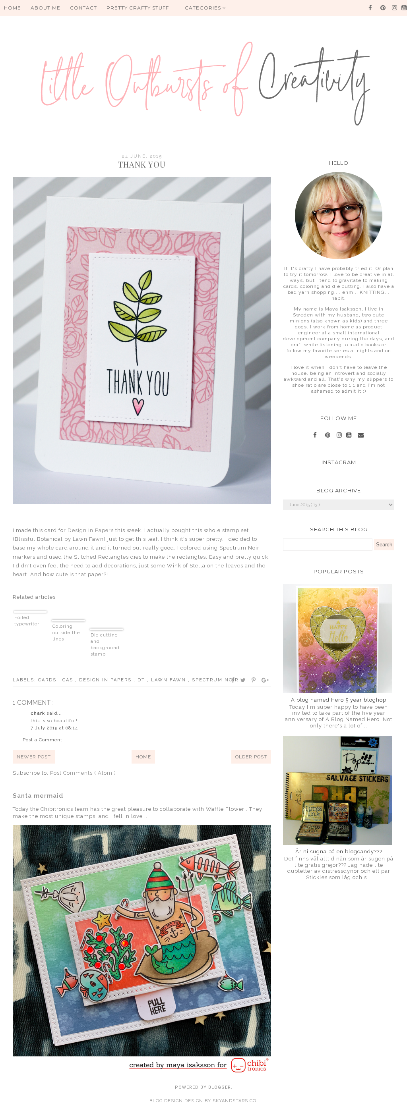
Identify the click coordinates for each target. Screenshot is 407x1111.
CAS (68, 680)
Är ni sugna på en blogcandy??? (338, 851)
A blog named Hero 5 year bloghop (338, 700)
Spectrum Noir (215, 680)
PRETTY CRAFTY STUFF (138, 8)
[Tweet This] (243, 680)
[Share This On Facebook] (233, 680)
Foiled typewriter (26, 621)
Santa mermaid (38, 795)
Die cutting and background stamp (105, 645)
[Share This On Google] (265, 680)
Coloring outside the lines (66, 633)
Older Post (251, 757)
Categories (204, 8)
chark (39, 713)
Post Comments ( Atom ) (83, 773)
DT (142, 680)
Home (143, 757)
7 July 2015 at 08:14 (54, 728)
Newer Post (34, 757)
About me (45, 8)
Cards (48, 680)
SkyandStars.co (234, 1100)
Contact (83, 8)
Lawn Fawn (169, 680)
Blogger (219, 1087)
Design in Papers (91, 530)
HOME (12, 8)
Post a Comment (42, 740)
